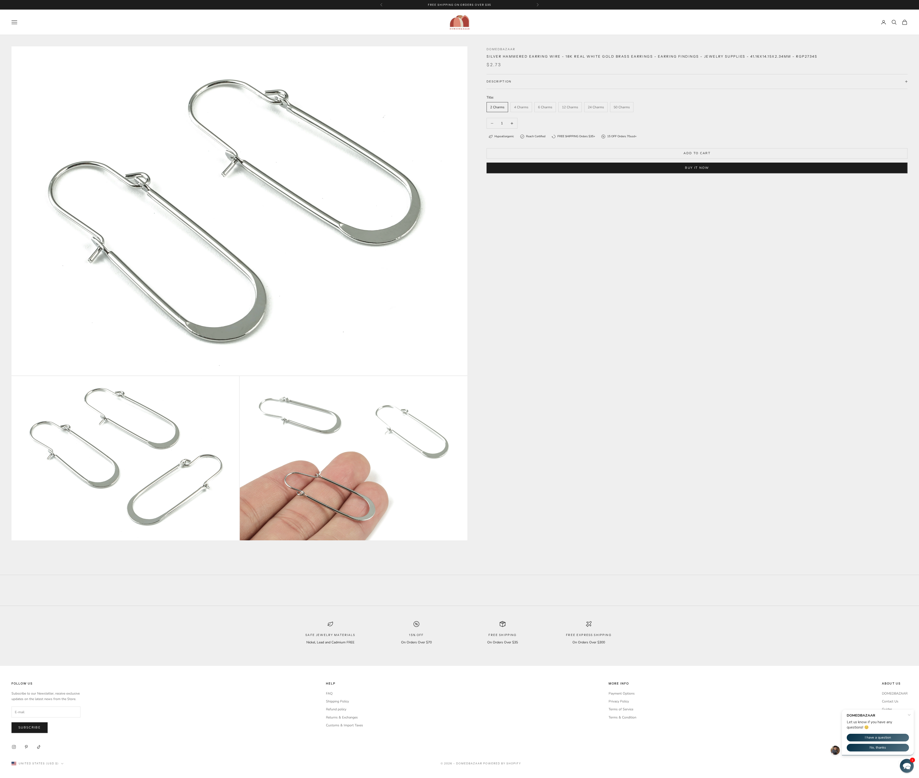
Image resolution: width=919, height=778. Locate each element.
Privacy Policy (619, 701)
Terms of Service (621, 709)
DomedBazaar (501, 49)
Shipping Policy (337, 701)
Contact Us (890, 701)
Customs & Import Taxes (344, 725)
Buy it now (697, 168)
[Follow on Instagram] (13, 747)
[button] (907, 766)
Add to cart (697, 153)
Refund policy (336, 709)
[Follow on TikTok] (38, 747)
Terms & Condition (622, 717)
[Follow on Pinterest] (26, 747)
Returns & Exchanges (342, 717)
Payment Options (622, 693)
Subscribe (29, 727)
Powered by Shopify (502, 763)
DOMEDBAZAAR (895, 693)
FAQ (329, 693)
